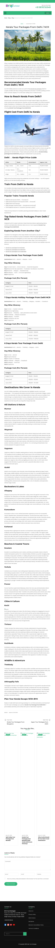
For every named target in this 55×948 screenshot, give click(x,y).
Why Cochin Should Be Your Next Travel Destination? (43, 838)
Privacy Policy (32, 914)
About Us (31, 911)
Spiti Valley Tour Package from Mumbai (10, 838)
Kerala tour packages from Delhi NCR (15, 249)
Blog (22, 23)
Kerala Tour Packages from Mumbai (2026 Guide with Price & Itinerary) (27, 840)
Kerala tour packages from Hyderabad (16, 251)
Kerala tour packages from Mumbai (15, 248)
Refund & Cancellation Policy (36, 925)
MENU (47, 13)
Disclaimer (31, 921)
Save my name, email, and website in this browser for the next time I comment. (28, 879)
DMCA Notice (32, 918)
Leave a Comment (13, 712)
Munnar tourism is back (34, 420)
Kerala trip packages (36, 89)
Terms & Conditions (34, 928)
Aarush (6, 712)
